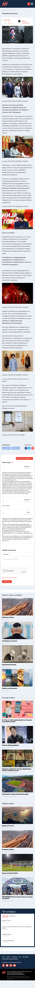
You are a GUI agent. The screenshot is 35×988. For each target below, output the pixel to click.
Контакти (8, 956)
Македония (16, 448)
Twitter (7, 965)
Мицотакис (6, 448)
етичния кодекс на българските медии (16, 974)
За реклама (14, 956)
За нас (3, 956)
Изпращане (7, 581)
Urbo (20, 956)
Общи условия (25, 956)
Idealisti (4, 972)
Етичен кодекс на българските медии (10, 958)
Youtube (14, 965)
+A (9, 23)
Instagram (10, 965)
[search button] (28, 3)
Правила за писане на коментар (9, 577)
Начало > (4, 10)
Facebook (3, 965)
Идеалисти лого (5, 4)
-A (12, 23)
